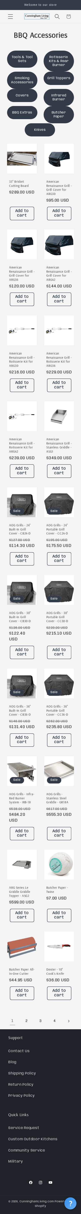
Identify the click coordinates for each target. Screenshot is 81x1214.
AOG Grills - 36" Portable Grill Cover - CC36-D (57, 710)
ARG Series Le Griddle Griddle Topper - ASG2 (19, 892)
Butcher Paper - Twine (57, 890)
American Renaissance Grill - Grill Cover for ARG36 (21, 273)
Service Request (23, 1128)
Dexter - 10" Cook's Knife (55, 971)
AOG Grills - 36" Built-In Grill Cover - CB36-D (20, 710)
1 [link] (12, 1021)
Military (15, 1161)
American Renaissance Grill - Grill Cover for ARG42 (59, 273)
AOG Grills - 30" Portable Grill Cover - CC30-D (57, 617)
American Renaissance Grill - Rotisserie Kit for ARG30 (21, 359)
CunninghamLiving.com (37, 1201)
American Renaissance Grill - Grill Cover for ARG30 (59, 188)
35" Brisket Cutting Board (19, 184)
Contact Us (19, 1051)
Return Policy (21, 1085)
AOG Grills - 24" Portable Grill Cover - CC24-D (57, 529)
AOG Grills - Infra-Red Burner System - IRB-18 (21, 798)
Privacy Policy (21, 1096)
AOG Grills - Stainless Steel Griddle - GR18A (57, 798)
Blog (12, 1062)
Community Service (26, 1150)
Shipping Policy (22, 1073)
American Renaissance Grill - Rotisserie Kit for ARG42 (21, 445)
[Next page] (68, 1021)
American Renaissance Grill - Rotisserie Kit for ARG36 (59, 359)
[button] (10, 16)
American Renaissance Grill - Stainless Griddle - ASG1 (59, 445)
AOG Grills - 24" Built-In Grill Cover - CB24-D (20, 529)
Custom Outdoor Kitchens (32, 1139)
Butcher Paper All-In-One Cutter (21, 971)
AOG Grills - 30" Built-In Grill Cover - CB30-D (20, 617)
